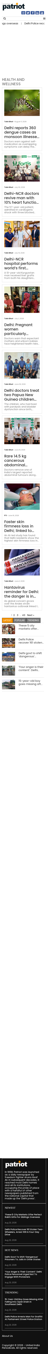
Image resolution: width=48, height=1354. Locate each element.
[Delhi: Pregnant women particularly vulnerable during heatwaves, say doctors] (22, 299)
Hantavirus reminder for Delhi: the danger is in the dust (21, 592)
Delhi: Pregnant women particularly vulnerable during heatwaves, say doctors (20, 329)
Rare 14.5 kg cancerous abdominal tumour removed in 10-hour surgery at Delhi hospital (21, 460)
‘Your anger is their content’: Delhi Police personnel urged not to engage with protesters (31, 668)
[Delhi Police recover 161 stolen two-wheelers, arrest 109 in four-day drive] (8, 642)
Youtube (40, 14)
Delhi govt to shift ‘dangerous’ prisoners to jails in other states (31, 655)
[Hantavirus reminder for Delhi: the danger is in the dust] (22, 562)
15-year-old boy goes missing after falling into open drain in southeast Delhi (31, 682)
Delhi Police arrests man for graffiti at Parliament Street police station (23, 1318)
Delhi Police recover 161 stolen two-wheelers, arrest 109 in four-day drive (30, 641)
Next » (30, 615)
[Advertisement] (24, 50)
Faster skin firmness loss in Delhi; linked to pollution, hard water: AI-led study (22, 526)
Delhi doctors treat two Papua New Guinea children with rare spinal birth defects (21, 395)
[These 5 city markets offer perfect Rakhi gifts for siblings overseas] (8, 629)
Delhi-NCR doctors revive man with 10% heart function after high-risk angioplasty (21, 198)
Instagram (22, 14)
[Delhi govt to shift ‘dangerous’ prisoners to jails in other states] (8, 656)
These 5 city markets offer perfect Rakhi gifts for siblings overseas (31, 627)
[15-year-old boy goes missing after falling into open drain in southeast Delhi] (8, 684)
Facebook (31, 14)
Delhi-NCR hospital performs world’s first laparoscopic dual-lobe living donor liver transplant (21, 263)
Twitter (26, 14)
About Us (7, 1336)
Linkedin (36, 14)
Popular (20, 620)
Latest (7, 620)
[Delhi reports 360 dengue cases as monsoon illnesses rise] (22, 102)
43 (23, 615)
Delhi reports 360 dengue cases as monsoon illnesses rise (21, 132)
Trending (33, 620)
